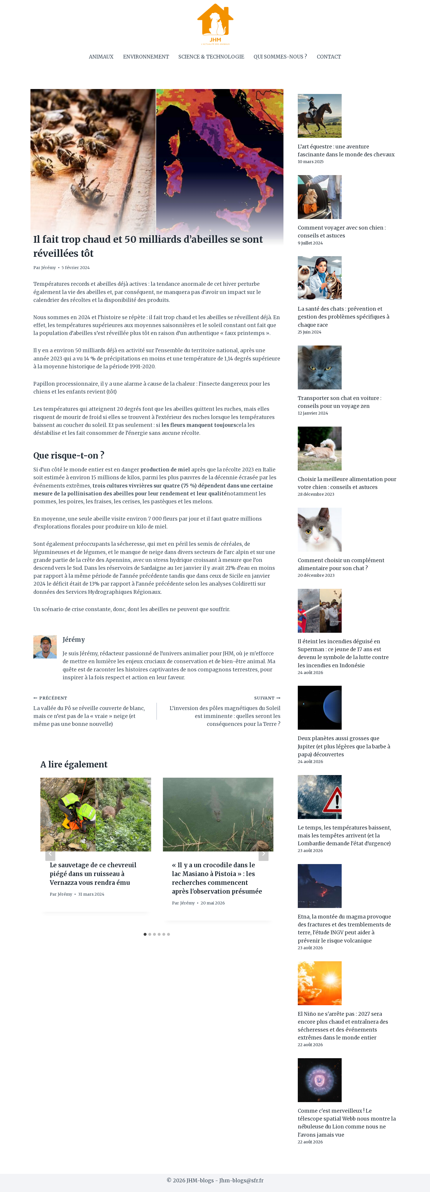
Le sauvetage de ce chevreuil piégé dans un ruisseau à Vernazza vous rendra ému (93, 873)
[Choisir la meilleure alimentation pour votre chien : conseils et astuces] (347, 449)
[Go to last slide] (50, 853)
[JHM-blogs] (215, 24)
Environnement (146, 57)
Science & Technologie (211, 57)
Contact (329, 57)
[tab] (145, 934)
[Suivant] (264, 853)
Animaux (101, 57)
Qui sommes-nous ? (280, 57)
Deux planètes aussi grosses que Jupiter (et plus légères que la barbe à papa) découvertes (344, 746)
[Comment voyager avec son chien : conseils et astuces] (347, 197)
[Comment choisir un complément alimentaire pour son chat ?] (347, 530)
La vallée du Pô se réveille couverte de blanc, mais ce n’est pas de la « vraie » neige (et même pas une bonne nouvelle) (89, 711)
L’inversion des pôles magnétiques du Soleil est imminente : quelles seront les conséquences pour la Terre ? (225, 711)
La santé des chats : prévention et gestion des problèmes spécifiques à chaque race (343, 317)
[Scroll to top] (415, 1183)
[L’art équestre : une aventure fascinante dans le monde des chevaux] (347, 116)
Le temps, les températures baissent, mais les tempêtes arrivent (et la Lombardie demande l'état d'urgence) (344, 836)
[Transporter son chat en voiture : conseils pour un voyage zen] (347, 367)
